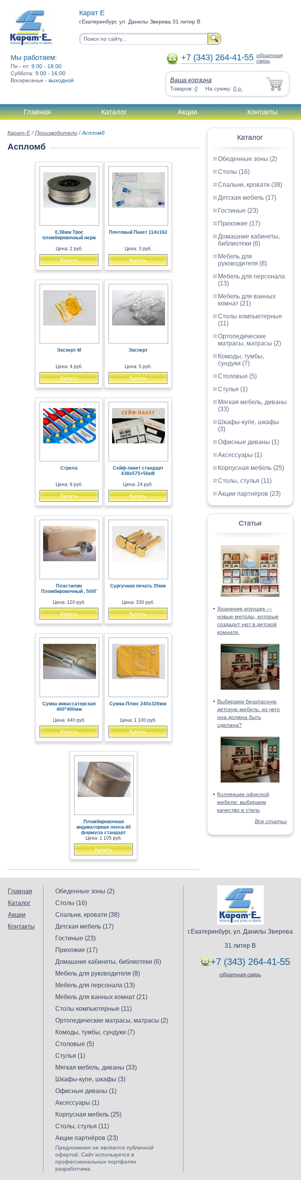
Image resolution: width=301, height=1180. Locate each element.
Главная (37, 112)
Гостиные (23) (238, 210)
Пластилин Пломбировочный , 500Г (69, 588)
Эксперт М (69, 350)
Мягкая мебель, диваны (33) (96, 1067)
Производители (56, 133)
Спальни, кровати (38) (250, 184)
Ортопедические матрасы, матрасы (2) (249, 340)
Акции (187, 112)
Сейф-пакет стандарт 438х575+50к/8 (138, 470)
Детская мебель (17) (247, 197)
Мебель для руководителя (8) (242, 260)
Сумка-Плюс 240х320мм (138, 704)
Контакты (262, 112)
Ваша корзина (191, 80)
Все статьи (271, 821)
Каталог (114, 112)
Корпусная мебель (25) (251, 467)
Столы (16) (234, 171)
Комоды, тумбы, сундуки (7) (241, 360)
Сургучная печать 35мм (138, 586)
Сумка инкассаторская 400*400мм (69, 706)
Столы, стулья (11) (245, 480)
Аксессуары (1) (240, 455)
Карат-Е (18, 133)
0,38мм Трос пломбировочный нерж (69, 234)
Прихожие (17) (239, 223)
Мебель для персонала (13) (95, 985)
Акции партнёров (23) (249, 493)
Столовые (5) (237, 376)
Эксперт (138, 350)
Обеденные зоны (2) (247, 158)
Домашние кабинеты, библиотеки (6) (249, 240)
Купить (69, 260)
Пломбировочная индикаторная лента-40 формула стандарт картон (103, 830)
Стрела (69, 468)
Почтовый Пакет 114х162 (138, 232)
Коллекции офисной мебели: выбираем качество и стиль (243, 802)
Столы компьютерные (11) (93, 1008)
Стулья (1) (233, 389)
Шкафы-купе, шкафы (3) (90, 1079)
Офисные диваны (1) (248, 442)
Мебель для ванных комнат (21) (247, 300)
